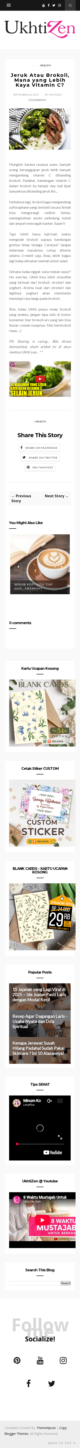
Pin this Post (43, 467)
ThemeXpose (46, 1428)
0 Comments (37, 100)
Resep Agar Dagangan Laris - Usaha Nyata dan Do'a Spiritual (39, 1021)
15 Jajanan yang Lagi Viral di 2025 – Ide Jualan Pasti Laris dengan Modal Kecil (39, 994)
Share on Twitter (43, 457)
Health (45, 65)
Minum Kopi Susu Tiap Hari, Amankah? (34, 586)
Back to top (60, 1443)
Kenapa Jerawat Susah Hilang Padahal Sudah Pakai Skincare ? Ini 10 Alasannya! (38, 1048)
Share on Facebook (41, 447)
